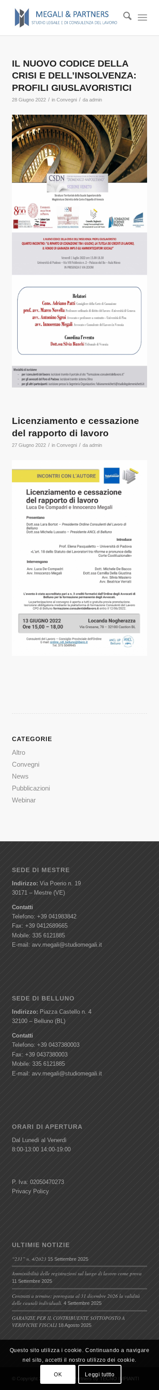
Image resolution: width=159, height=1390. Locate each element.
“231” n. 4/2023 (29, 1258)
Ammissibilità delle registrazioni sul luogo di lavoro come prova (77, 1273)
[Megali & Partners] (66, 17)
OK (58, 1374)
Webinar (24, 800)
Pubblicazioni (31, 788)
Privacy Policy (30, 1191)
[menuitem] (123, 17)
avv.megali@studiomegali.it (67, 944)
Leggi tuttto (99, 1374)
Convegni (67, 99)
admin (95, 99)
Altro (18, 752)
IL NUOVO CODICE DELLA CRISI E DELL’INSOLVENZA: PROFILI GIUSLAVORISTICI (74, 75)
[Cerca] (123, 17)
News (20, 776)
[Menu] (142, 17)
